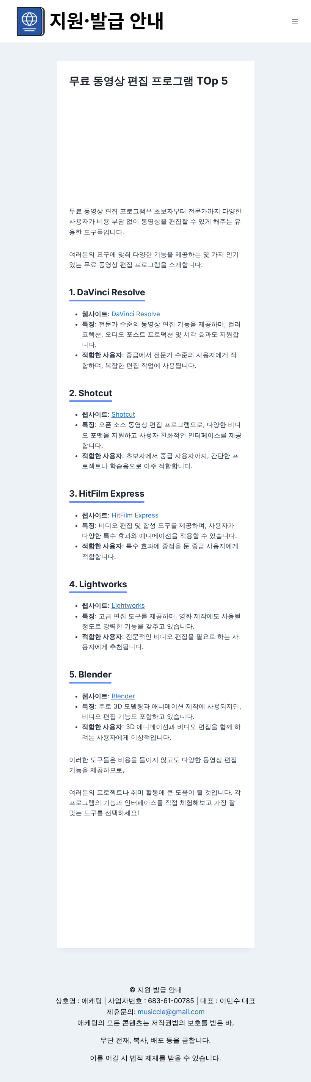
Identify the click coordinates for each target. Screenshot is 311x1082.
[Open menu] (295, 21)
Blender (123, 696)
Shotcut (123, 414)
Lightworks (128, 605)
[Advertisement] (155, 152)
